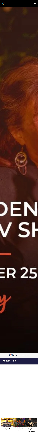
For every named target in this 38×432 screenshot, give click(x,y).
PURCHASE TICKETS (25, 355)
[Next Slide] (36, 179)
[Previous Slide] (1, 179)
